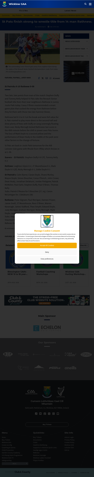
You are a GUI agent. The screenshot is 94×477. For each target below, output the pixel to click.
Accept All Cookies (47, 245)
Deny (47, 252)
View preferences (47, 259)
